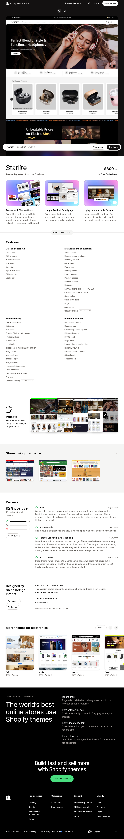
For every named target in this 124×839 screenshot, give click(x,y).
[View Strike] (44, 415)
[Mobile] (65, 11)
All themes (12, 607)
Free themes (56, 807)
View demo (98, 147)
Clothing (32, 802)
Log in (96, 3)
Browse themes (72, 3)
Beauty (32, 807)
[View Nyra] (74, 415)
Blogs (76, 816)
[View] (20, 471)
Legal (99, 812)
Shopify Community (83, 812)
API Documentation (82, 807)
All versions (53, 592)
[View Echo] (89, 415)
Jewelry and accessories (34, 813)
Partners (101, 807)
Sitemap (69, 831)
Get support (13, 601)
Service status (103, 816)
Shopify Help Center (83, 802)
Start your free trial (62, 778)
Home (31, 819)
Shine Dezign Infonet (109, 174)
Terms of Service (13, 831)
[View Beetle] (59, 415)
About (99, 802)
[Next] (116, 453)
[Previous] (110, 453)
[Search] (89, 3)
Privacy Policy (30, 831)
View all (101, 628)
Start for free (110, 3)
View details (40, 592)
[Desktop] (59, 11)
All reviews (13, 536)
